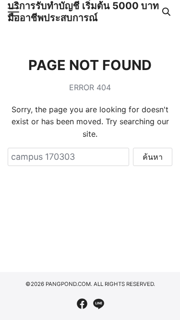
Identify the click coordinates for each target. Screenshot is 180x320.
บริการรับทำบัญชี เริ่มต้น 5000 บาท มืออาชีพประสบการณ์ (83, 12)
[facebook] (82, 303)
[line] (98, 303)
